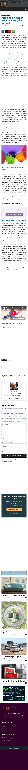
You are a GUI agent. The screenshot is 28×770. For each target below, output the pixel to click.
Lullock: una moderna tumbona (6, 376)
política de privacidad (17, 450)
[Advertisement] (14, 94)
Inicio (2, 12)
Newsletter (3, 725)
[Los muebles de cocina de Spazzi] (14, 671)
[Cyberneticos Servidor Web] (14, 693)
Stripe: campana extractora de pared (22, 376)
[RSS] (14, 715)
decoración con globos (9, 223)
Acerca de (3, 728)
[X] (6, 31)
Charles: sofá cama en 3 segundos (13, 595)
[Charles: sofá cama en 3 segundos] (14, 585)
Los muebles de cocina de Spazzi (13, 681)
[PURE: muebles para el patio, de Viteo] (14, 646)
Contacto (3, 726)
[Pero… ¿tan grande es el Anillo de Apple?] (14, 615)
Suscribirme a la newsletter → (14, 214)
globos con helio (13, 45)
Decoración (7, 12)
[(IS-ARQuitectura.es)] (14, 3)
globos (9, 359)
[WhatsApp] (13, 31)
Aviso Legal (4, 737)
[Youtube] (22, 715)
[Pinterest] (9, 31)
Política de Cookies (6, 740)
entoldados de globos (16, 227)
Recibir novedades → (14, 509)
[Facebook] (2, 31)
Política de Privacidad (16, 421)
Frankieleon (18, 323)
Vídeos (8, 15)
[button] (2, 9)
